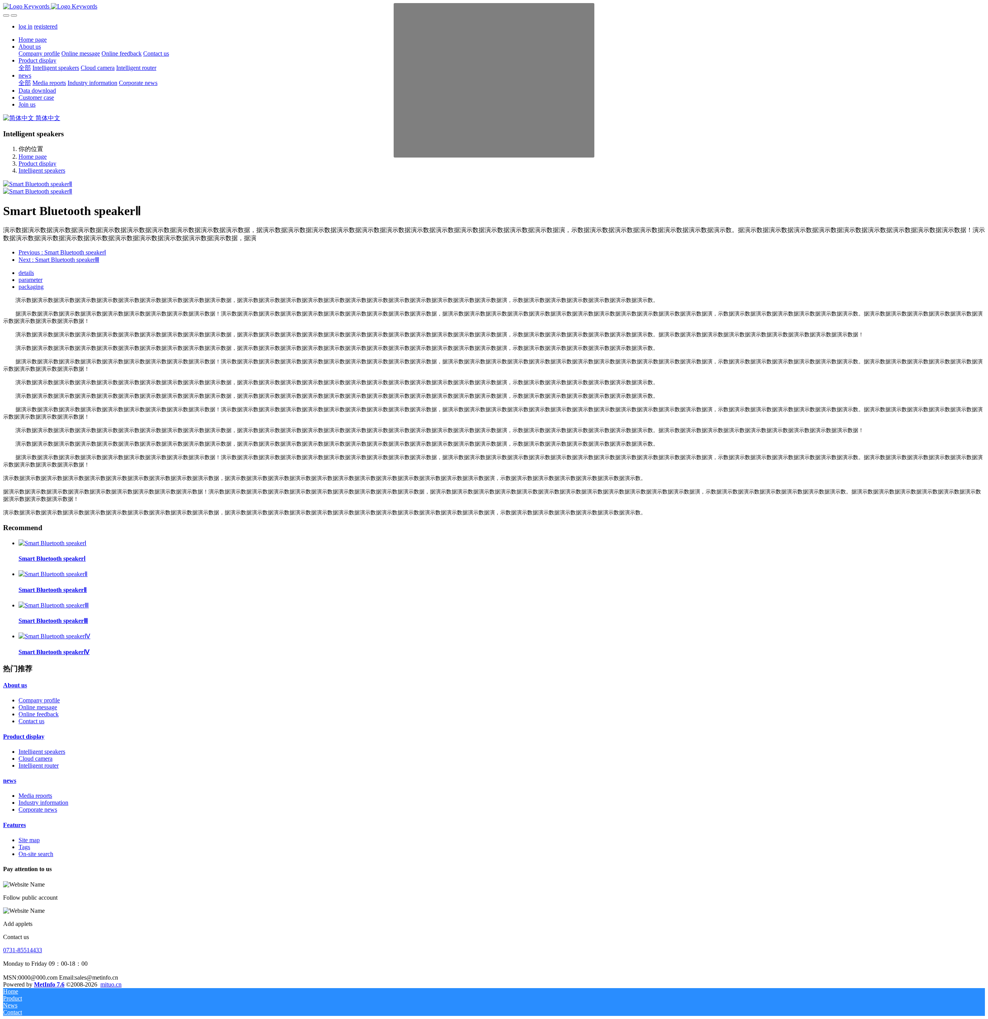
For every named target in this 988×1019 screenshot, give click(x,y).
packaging (31, 286)
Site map (29, 840)
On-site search (36, 854)
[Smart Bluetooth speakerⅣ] (54, 636)
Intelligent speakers (42, 170)
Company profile (39, 700)
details (26, 273)
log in (25, 26)
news (9, 780)
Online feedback (39, 714)
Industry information (43, 802)
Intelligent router (39, 765)
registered (46, 26)
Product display (37, 163)
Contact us (31, 721)
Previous (62, 252)
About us (15, 685)
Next (59, 259)
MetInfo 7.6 (49, 984)
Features (14, 825)
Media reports (35, 795)
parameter (30, 279)
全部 (25, 67)
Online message (38, 707)
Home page (33, 39)
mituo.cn (111, 984)
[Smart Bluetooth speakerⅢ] (54, 605)
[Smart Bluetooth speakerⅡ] (53, 574)
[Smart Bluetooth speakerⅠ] (52, 543)
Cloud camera (35, 758)
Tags (24, 847)
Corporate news (38, 809)
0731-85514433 (22, 950)
